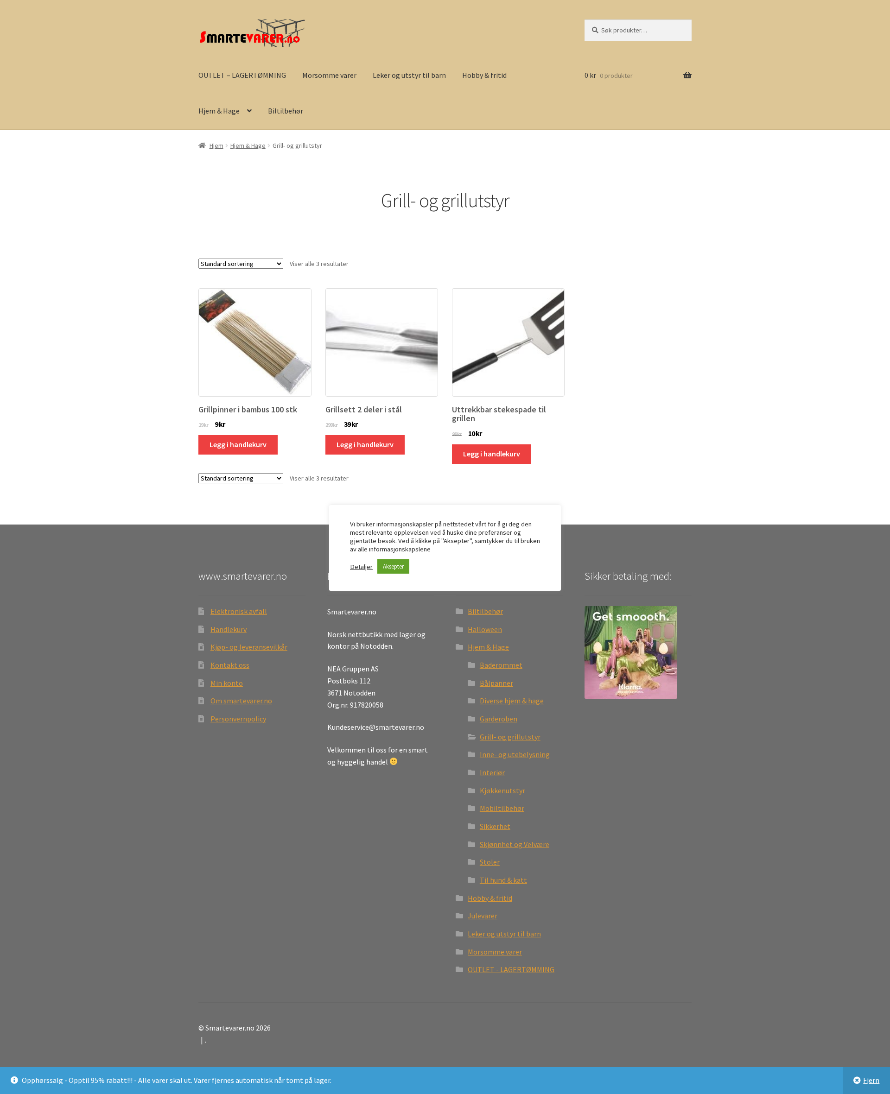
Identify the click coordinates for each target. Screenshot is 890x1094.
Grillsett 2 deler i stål (363, 409)
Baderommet (501, 665)
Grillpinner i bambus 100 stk (247, 409)
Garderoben (498, 718)
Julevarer (482, 915)
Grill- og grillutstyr (510, 736)
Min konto (226, 683)
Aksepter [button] (393, 566)
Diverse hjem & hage (512, 700)
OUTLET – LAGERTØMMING (242, 75)
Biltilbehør (285, 110)
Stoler (490, 861)
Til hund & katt (503, 880)
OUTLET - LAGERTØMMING (511, 969)
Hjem (216, 145)
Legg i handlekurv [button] (238, 444)
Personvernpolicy (238, 718)
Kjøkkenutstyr (502, 790)
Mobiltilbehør (502, 808)
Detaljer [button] (361, 567)
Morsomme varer (329, 75)
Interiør (492, 772)
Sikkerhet (495, 826)
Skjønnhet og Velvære (514, 844)
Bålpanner (496, 683)
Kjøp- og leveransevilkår (248, 646)
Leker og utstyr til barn (409, 75)
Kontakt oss (229, 665)
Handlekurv (228, 629)
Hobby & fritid (484, 75)
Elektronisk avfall (238, 611)
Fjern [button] (871, 1080)
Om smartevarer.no (241, 700)
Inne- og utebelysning (515, 754)
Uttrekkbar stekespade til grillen (499, 414)
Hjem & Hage (219, 110)
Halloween (485, 629)
